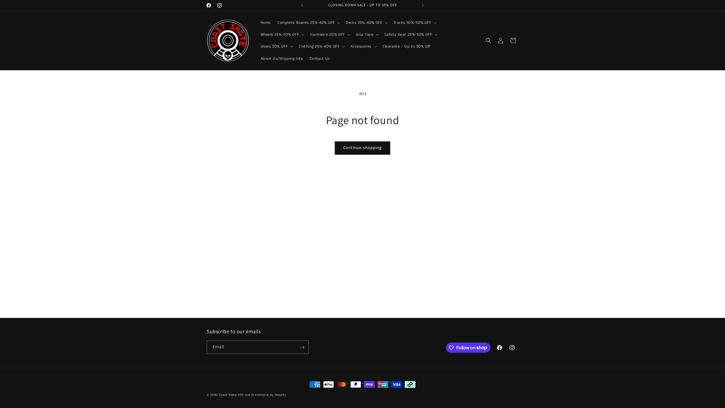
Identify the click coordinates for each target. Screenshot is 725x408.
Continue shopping (362, 148)
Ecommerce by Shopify (268, 395)
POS (241, 395)
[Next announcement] (423, 5)
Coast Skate (228, 395)
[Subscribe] (302, 347)
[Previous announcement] (302, 5)
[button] (308, 23)
